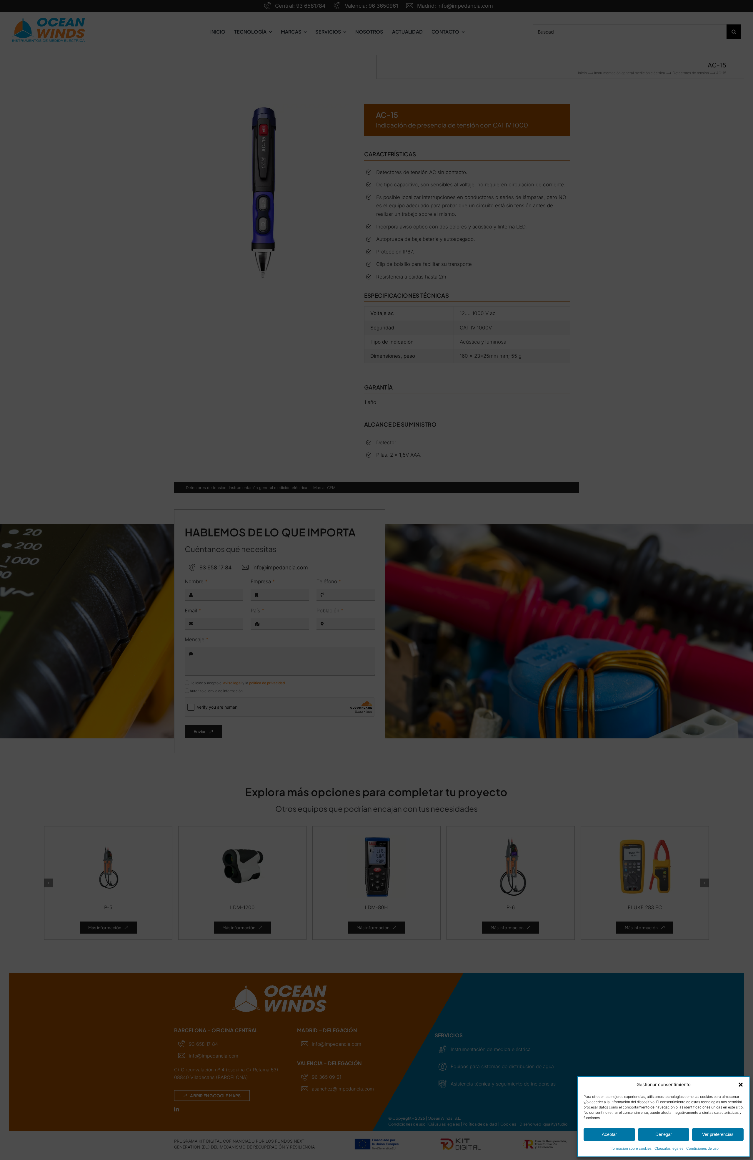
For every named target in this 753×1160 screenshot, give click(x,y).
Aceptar (609, 1134)
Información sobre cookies (630, 1148)
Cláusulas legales (668, 1148)
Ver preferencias (718, 1134)
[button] (741, 1085)
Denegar (663, 1134)
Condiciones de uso (702, 1148)
